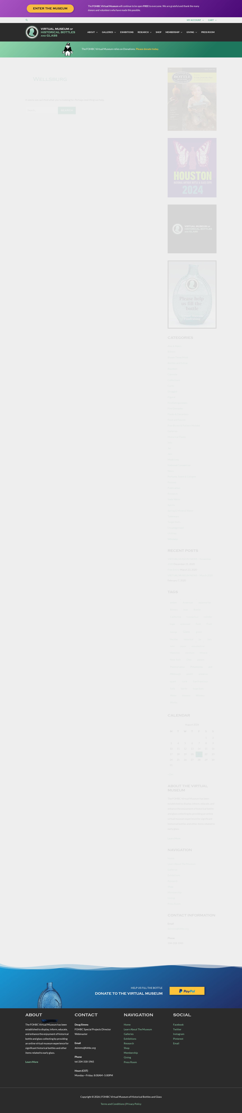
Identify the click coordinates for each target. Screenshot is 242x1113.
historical (188, 639)
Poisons (172, 482)
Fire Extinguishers (177, 402)
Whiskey (200, 695)
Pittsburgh (175, 674)
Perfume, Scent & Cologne (182, 476)
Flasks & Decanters (178, 414)
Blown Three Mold (178, 357)
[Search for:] (41, 110)
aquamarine (204, 602)
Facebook (178, 1024)
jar (200, 639)
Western (186, 695)
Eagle (172, 624)
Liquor (183, 646)
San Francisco (200, 681)
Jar (169, 448)
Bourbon (172, 368)
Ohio (188, 659)
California (175, 616)
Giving (171, 897)
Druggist (172, 391)
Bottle (197, 609)
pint (210, 666)
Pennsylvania (177, 666)
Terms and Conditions (113, 1103)
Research (173, 493)
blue (185, 609)
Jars (170, 453)
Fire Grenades (175, 408)
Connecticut (192, 616)
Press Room (174, 903)
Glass (186, 631)
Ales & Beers (174, 346)
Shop (170, 886)
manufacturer (198, 646)
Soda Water (174, 499)
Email (176, 1043)
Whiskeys (173, 539)
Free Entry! (174, 569)
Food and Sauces (177, 419)
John (172, 646)
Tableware (173, 516)
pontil (189, 673)
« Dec (171, 774)
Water (173, 695)
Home (171, 858)
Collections (174, 380)
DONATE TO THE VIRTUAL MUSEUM (129, 994)
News (171, 470)
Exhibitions (174, 875)
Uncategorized (176, 527)
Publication (174, 487)
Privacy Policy (133, 1103)
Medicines (173, 459)
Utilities (172, 533)
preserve (203, 674)
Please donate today (147, 48)
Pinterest (178, 1038)
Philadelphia (196, 667)
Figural (171, 397)
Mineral (203, 652)
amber (173, 602)
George (173, 632)
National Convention (179, 465)
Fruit (209, 623)
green (199, 631)
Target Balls (174, 521)
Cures (171, 385)
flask (198, 623)
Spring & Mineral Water (180, 510)
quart (173, 681)
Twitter (177, 1029)
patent (200, 659)
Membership (175, 892)
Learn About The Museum (182, 863)
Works (173, 702)
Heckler (174, 639)
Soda (172, 688)
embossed (185, 624)
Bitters (171, 351)
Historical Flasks (177, 436)
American (188, 602)
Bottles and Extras (178, 363)
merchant (189, 652)
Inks (170, 442)
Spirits (171, 505)
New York (175, 659)
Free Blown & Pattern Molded (184, 425)
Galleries (172, 431)
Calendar (173, 374)
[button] (26, 20)
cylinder (208, 616)
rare (184, 681)
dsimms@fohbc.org (178, 928)
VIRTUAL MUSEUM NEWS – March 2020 (190, 575)
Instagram (178, 1033)
